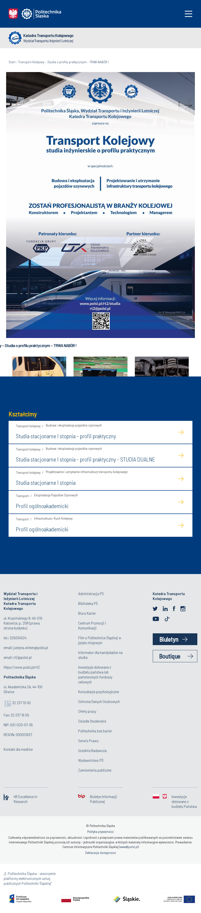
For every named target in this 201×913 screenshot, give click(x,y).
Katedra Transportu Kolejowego (48, 35)
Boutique (169, 656)
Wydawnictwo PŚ (90, 760)
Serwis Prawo (88, 740)
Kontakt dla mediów (18, 749)
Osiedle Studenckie (92, 721)
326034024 (18, 637)
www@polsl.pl (129, 847)
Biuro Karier (87, 613)
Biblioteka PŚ (88, 603)
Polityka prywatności (100, 832)
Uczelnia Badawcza (92, 750)
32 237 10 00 (21, 702)
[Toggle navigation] (188, 14)
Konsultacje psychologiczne (98, 691)
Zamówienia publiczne (94, 770)
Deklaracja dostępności (100, 853)
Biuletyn (168, 639)
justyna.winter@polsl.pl (30, 647)
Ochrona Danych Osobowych (99, 701)
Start (12, 62)
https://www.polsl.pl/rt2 (22, 667)
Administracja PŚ (91, 593)
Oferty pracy (87, 711)
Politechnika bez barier (95, 730)
